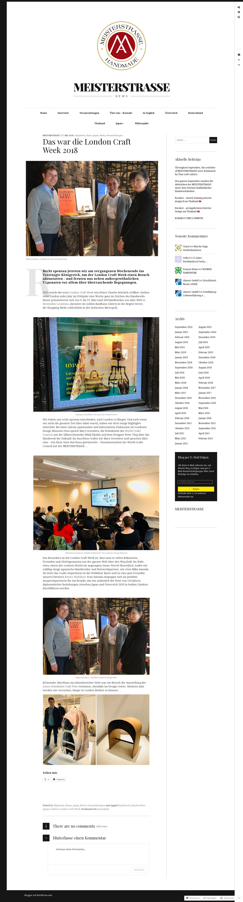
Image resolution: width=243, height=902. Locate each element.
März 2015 (180, 438)
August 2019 (181, 342)
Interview (63, 113)
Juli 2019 (203, 342)
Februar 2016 (182, 418)
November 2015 (207, 423)
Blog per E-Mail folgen (193, 457)
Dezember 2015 (183, 423)
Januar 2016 (205, 418)
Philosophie (141, 123)
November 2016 (207, 398)
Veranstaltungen (89, 113)
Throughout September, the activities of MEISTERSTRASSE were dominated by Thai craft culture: (195, 171)
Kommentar (139, 870)
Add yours (101, 826)
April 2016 (180, 413)
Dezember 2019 (207, 337)
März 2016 (204, 413)
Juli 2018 (179, 372)
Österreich (171, 113)
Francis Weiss (190, 269)
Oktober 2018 (206, 362)
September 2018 (184, 367)
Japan (119, 123)
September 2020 (207, 332)
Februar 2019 (206, 352)
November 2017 (207, 388)
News (102, 135)
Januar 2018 (181, 388)
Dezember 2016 (183, 398)
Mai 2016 (203, 408)
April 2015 (204, 433)
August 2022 (205, 327)
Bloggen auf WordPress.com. (38, 895)
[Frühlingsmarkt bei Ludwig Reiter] (238, 59)
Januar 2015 (181, 443)
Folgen (196, 489)
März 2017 (180, 393)
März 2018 (180, 382)
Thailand (99, 123)
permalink (103, 809)
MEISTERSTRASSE (121, 86)
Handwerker (138, 805)
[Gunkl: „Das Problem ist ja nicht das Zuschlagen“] (238, 65)
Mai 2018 (180, 377)
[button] (69, 729)
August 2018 (205, 367)
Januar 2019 (181, 357)
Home (43, 113)
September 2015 (207, 428)
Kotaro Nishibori (75, 576)
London (54, 809)
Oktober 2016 (182, 403)
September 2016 (207, 403)
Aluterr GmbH (191, 280)
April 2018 (204, 377)
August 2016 (181, 408)
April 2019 (204, 347)
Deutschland (195, 113)
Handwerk (124, 805)
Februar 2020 (182, 337)
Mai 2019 (180, 347)
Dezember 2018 (207, 357)
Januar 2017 (205, 393)
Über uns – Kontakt (121, 113)
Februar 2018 (206, 382)
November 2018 (183, 362)
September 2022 (184, 327)
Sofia (185, 258)
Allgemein (80, 135)
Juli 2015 (179, 433)
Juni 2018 (204, 372)
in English (148, 113)
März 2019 (180, 352)
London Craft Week (81, 292)
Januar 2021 (181, 332)
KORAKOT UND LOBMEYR (189, 218)
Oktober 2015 (182, 428)
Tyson (186, 246)
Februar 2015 (206, 438)
